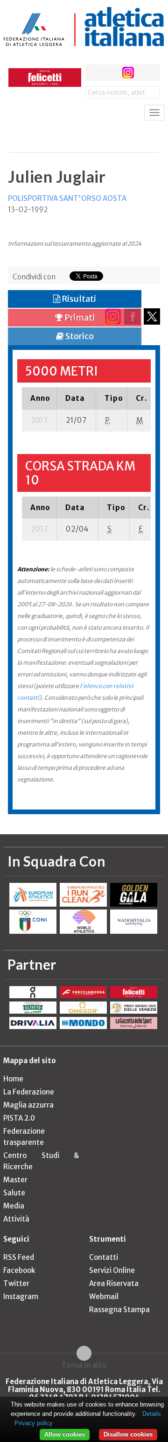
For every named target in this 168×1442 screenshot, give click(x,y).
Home (13, 1078)
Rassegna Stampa (119, 1309)
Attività (16, 1219)
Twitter (16, 1283)
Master (15, 1179)
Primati (79, 317)
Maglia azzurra (28, 1105)
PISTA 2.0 (19, 1118)
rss (146, 72)
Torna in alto (84, 1365)
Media (13, 1205)
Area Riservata (114, 1283)
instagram (128, 72)
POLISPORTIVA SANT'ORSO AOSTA (67, 198)
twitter (111, 72)
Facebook (19, 1270)
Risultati (78, 298)
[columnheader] (39, 398)
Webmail (104, 1296)
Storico (79, 336)
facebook (93, 72)
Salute (14, 1192)
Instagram (20, 1296)
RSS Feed (18, 1257)
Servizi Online (112, 1270)
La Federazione (28, 1091)
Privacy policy (33, 1423)
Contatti (103, 1257)
